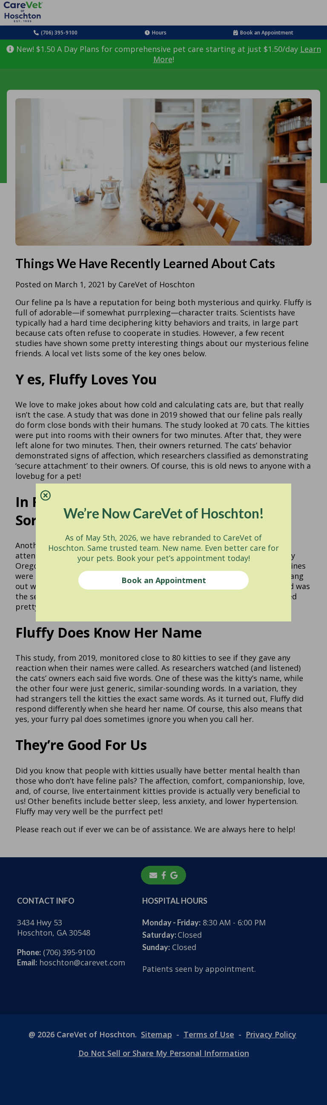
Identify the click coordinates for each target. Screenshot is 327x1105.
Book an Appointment (163, 580)
